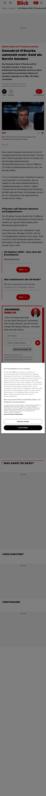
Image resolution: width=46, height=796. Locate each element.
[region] (23, 398)
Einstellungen (23, 421)
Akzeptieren (23, 427)
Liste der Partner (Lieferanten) (13, 414)
